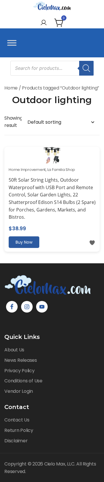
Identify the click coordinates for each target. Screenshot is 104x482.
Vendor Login (18, 391)
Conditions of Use (23, 380)
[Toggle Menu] (11, 42)
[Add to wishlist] (92, 243)
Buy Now (24, 242)
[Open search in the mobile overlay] (52, 68)
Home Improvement (27, 169)
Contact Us (16, 420)
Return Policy (18, 430)
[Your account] (43, 23)
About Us (14, 349)
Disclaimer (16, 440)
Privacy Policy (19, 370)
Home (11, 88)
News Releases (20, 360)
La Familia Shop (61, 169)
